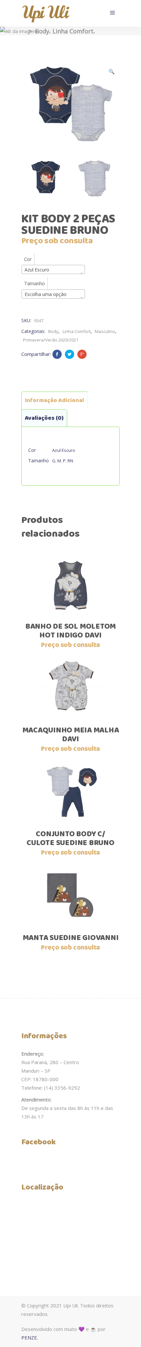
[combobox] (53, 269)
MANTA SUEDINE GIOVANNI (71, 938)
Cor (28, 259)
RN (70, 461)
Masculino (105, 331)
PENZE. (29, 1337)
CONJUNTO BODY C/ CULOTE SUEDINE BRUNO (70, 838)
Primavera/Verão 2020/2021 (50, 340)
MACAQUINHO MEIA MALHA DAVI (70, 735)
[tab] (54, 400)
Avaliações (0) (44, 418)
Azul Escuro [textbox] (37, 270)
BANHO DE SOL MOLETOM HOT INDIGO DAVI (70, 631)
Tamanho (34, 283)
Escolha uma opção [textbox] (46, 294)
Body (42, 31)
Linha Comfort (72, 31)
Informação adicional (54, 400)
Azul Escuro (63, 450)
